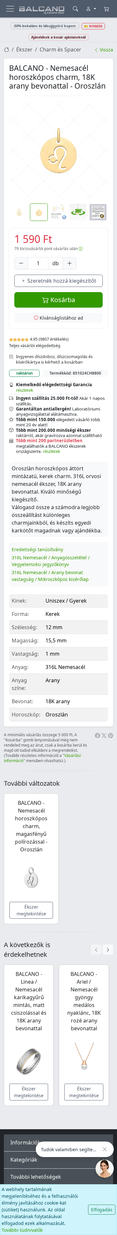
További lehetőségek (35, 1176)
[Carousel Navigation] (102, 950)
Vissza (105, 50)
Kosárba (62, 299)
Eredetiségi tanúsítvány (37, 549)
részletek (24, 390)
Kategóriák (23, 1159)
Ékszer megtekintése (31, 910)
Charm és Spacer (60, 49)
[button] (58, 150)
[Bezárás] (105, 1149)
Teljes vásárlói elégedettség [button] (34, 345)
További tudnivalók (22, 1230)
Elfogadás (101, 1210)
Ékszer (24, 49)
